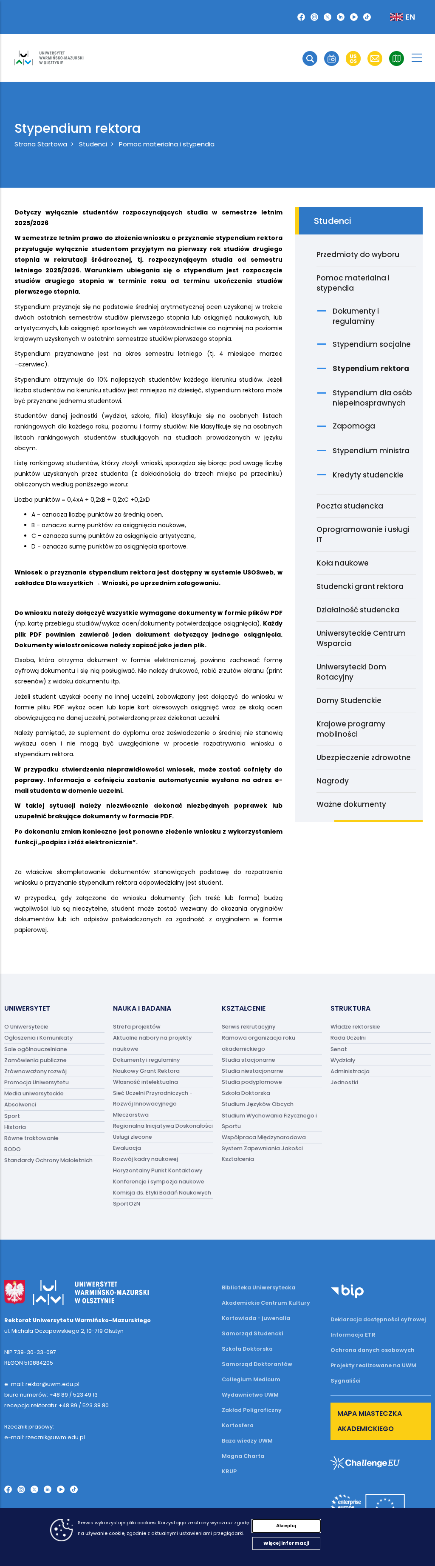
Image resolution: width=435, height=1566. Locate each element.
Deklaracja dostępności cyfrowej (378, 1319)
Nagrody (332, 781)
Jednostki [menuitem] (344, 1082)
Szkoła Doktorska (247, 1348)
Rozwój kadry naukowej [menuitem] (145, 1159)
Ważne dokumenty (351, 804)
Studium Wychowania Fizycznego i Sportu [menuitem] (269, 1121)
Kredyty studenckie (368, 475)
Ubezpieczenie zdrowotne (363, 757)
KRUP (229, 1471)
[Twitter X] (327, 17)
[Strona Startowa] (49, 58)
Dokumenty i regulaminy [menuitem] (146, 1059)
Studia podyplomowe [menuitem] (252, 1082)
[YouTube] (354, 17)
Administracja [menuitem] (350, 1071)
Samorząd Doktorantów (257, 1364)
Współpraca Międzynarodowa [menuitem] (264, 1137)
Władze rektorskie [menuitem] (355, 1027)
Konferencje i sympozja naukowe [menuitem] (158, 1181)
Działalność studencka (357, 610)
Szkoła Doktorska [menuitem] (246, 1093)
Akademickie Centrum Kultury (266, 1302)
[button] (309, 58)
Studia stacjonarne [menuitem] (248, 1059)
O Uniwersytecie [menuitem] (26, 1027)
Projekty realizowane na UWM (373, 1365)
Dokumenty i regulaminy (356, 316)
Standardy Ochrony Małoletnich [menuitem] (48, 1160)
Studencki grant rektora (360, 586)
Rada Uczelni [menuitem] (348, 1038)
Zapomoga (354, 426)
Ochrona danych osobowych (372, 1350)
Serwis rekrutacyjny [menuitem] (248, 1027)
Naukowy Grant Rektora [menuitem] (146, 1070)
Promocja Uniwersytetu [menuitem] (36, 1082)
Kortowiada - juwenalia (256, 1318)
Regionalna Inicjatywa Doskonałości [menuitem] (163, 1125)
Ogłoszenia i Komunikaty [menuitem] (38, 1038)
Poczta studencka (349, 506)
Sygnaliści (345, 1380)
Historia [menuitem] (15, 1127)
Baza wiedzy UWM (247, 1440)
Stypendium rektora (371, 368)
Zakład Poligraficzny (252, 1410)
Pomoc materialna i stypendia (167, 144)
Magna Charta (243, 1456)
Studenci (93, 144)
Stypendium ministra (371, 451)
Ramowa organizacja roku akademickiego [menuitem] (258, 1043)
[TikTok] (367, 17)
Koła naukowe (342, 563)
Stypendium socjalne (372, 344)
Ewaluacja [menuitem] (127, 1148)
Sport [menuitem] (12, 1116)
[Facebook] (301, 17)
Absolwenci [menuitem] (20, 1105)
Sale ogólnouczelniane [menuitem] (35, 1049)
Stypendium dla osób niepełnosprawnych (372, 398)
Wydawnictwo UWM (250, 1394)
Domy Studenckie (348, 700)
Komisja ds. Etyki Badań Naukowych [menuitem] (162, 1192)
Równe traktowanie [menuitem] (31, 1138)
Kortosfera (238, 1425)
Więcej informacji (286, 1543)
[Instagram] (314, 17)
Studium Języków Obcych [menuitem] (258, 1104)
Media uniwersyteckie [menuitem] (34, 1093)
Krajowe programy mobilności (350, 729)
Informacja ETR (353, 1334)
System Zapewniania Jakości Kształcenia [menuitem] (262, 1154)
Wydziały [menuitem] (342, 1060)
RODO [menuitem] (12, 1149)
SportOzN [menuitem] (126, 1204)
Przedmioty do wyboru (357, 254)
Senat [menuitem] (338, 1049)
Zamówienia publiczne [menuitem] (35, 1060)
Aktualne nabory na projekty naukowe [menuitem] (152, 1043)
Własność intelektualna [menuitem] (145, 1082)
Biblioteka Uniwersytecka (258, 1287)
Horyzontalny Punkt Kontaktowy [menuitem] (157, 1170)
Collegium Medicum (251, 1379)
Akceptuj (286, 1525)
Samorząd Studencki (252, 1333)
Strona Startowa (40, 144)
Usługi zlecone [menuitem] (132, 1136)
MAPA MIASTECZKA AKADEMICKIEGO (369, 1421)
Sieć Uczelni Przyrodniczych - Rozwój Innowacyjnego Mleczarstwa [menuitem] (152, 1104)
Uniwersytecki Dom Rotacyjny (351, 672)
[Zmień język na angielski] (395, 17)
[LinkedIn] (341, 17)
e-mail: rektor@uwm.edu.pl (41, 1384)
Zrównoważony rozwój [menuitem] (35, 1071)
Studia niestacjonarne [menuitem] (252, 1070)
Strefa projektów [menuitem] (137, 1027)
